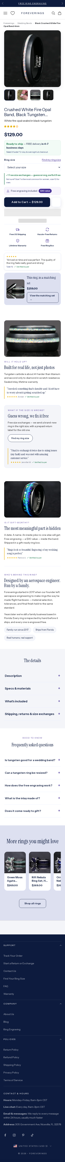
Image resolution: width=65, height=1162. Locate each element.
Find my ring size (51, 159)
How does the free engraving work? (28, 785)
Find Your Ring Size (14, 978)
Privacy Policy (11, 1072)
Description (13, 676)
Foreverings (8, 23)
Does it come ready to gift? (23, 811)
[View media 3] (35, 95)
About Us (8, 1014)
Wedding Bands (24, 23)
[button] (11, 126)
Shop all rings (32, 903)
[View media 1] (9, 95)
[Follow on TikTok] (32, 1135)
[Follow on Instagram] (14, 1135)
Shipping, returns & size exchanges (29, 714)
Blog (6, 1021)
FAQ (5, 986)
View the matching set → (42, 297)
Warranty (8, 993)
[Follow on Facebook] (5, 1135)
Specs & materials (18, 688)
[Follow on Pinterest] (23, 1135)
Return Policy (10, 1049)
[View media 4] (48, 95)
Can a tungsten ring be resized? (26, 772)
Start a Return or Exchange (18, 963)
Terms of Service (13, 1080)
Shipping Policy (12, 1064)
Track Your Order (13, 955)
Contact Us (9, 971)
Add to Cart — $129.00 (27, 202)
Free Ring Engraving (32, 3)
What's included (16, 701)
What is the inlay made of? (22, 798)
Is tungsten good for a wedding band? (30, 760)
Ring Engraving (11, 1029)
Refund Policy (11, 1057)
